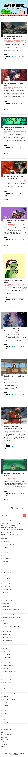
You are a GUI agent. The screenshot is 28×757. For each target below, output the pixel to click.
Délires (4, 575)
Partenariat (5, 646)
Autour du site (6, 285)
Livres (4, 620)
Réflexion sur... (6, 379)
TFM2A (4, 705)
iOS (3, 598)
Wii (3, 716)
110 (21, 508)
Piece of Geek (4, 739)
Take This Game (5, 744)
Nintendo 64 (5, 634)
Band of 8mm (6, 561)
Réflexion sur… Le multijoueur (14, 376)
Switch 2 (5, 696)
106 (17, 508)
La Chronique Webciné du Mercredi (11, 617)
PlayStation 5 (6, 662)
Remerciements (6, 677)
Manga (23, 180)
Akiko (2, 527)
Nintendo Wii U (15, 41)
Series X (4, 691)
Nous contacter (11, 525)
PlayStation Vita (23, 42)
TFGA (4, 702)
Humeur (4, 592)
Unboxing (5, 713)
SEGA (4, 685)
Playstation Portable (7, 665)
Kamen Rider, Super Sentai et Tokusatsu (12, 609)
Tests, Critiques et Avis (8, 699)
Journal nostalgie (6, 606)
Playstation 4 (17, 42)
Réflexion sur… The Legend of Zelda (9, 534)
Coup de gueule (6, 572)
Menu (15, 18)
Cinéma (4, 569)
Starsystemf (4, 743)
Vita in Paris (4, 746)
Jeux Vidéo (6, 225)
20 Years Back (6, 541)
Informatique (6, 595)
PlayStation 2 (6, 654)
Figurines (5, 581)
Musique (22, 332)
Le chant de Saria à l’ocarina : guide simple (10, 532)
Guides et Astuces (7, 478)
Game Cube (5, 583)
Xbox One (7, 432)
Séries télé (5, 688)
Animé (4, 555)
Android (4, 552)
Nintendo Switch (6, 637)
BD (3, 564)
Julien (9, 332)
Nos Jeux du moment (7, 643)
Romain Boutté (11, 180)
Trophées (5, 710)
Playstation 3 (11, 42)
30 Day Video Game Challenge (10, 544)
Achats (4, 550)
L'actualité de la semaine (8, 612)
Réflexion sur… (6, 674)
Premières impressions (8, 671)
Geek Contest (6, 586)
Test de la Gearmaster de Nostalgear (15, 523)
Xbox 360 (5, 722)
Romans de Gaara (7, 682)
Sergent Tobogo (5, 741)
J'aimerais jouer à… (7, 600)
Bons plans (5, 567)
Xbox (4, 719)
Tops (4, 708)
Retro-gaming (6, 679)
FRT (17, 754)
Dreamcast (5, 578)
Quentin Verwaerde (11, 40)
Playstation (5, 651)
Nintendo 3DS (9, 41)
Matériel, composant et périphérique (11, 626)
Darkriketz (3, 732)
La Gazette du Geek (6, 734)
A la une (4, 547)
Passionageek (4, 737)
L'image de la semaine (8, 615)
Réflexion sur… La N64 (12, 527)
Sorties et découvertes (8, 693)
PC (7, 42)
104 (9, 508)
